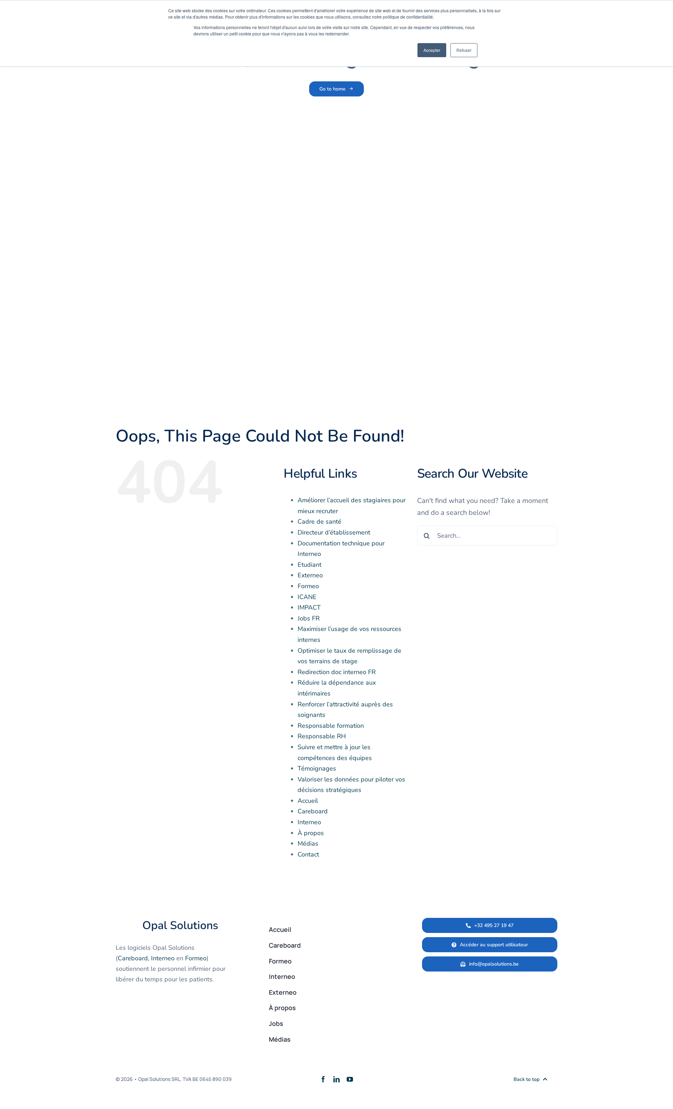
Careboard (313, 811)
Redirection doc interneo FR (337, 672)
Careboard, (133, 958)
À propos (311, 833)
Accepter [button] (431, 50)
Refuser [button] (463, 50)
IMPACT (309, 607)
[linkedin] (336, 1079)
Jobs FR (309, 618)
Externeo (310, 575)
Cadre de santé (319, 521)
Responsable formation (331, 725)
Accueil (308, 801)
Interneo (309, 822)
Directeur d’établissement (334, 532)
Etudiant (309, 564)
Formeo (308, 586)
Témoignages (317, 768)
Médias (308, 843)
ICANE (307, 597)
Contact (308, 854)
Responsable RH (322, 736)
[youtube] (350, 1079)
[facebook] (323, 1079)
